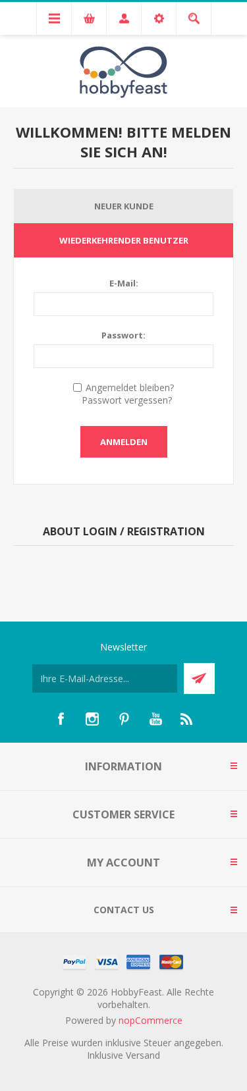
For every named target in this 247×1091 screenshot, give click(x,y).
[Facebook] (60, 719)
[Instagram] (92, 719)
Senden (199, 678)
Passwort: (123, 335)
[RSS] (187, 719)
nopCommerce (150, 1020)
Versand (143, 1055)
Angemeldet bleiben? (130, 387)
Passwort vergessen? (127, 400)
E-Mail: (123, 283)
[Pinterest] (123, 719)
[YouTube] (155, 719)
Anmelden (124, 442)
